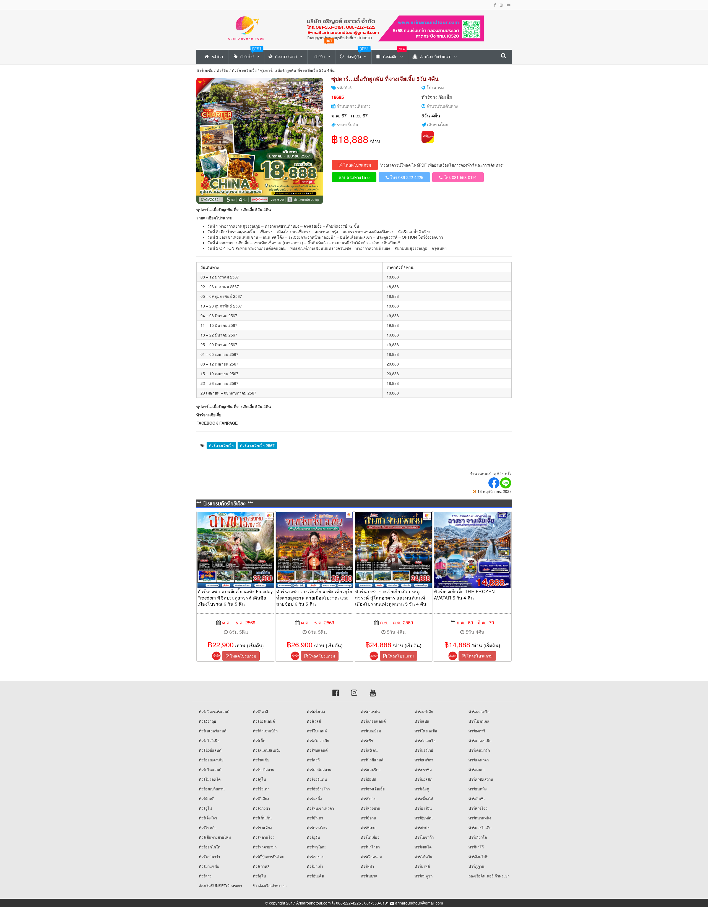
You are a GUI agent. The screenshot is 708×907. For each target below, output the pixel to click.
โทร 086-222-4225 (406, 177)
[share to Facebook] (494, 482)
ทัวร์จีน (222, 70)
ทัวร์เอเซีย (204, 70)
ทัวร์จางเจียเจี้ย (244, 70)
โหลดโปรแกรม (356, 165)
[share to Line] (506, 482)
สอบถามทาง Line (354, 177)
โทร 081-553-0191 (459, 177)
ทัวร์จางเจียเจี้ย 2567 (257, 445)
